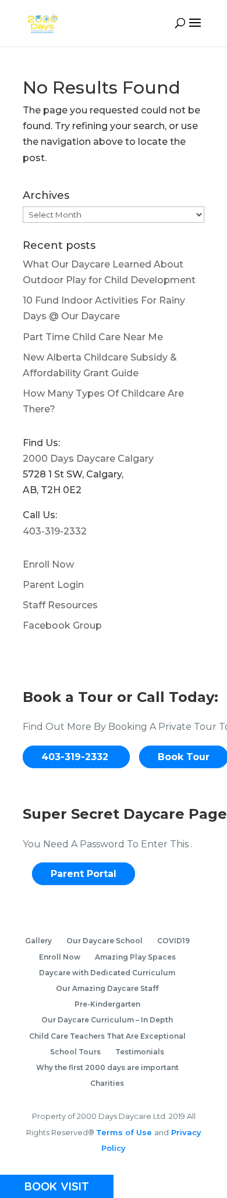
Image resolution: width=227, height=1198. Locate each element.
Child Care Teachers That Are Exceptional (107, 1036)
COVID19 (173, 940)
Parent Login (53, 584)
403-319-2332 (55, 531)
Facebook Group (62, 625)
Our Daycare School (104, 940)
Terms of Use (125, 1132)
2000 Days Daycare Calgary (88, 458)
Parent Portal (83, 873)
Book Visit (56, 1186)
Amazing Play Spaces (135, 957)
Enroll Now (48, 564)
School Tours (75, 1051)
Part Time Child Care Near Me (93, 337)
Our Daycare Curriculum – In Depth (107, 1019)
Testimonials (139, 1051)
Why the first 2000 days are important (107, 1067)
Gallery (38, 940)
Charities (107, 1083)
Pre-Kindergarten (107, 1004)
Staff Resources (60, 605)
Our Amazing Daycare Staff (107, 988)
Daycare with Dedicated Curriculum (107, 972)
